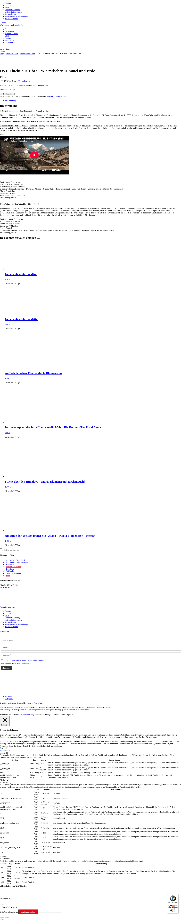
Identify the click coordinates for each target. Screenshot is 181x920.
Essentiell (6, 751)
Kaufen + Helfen (11, 34)
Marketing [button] (4, 780)
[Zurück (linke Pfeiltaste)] (1, 919)
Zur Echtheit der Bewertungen (17, 16)
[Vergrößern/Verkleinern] (1, 917)
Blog (7, 36)
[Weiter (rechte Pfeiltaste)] (3, 919)
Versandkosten (10, 14)
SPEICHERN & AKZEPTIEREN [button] (13, 886)
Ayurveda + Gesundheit (15, 560)
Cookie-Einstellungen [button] (43, 714)
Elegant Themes (16, 703)
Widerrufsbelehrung (12, 10)
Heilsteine (10, 564)
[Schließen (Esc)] (8, 917)
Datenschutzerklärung (13, 12)
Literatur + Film (12, 54)
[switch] (172, 910)
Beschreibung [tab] (10, 100)
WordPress (38, 703)
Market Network (11, 19)
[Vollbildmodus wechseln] (3, 917)
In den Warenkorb (7, 94)
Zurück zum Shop (28, 912)
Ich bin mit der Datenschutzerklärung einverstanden (24, 660)
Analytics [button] (3, 856)
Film (64, 96)
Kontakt (8, 3)
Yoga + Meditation (13, 573)
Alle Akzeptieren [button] (67, 714)
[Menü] (177, 895)
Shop (7, 29)
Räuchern (10, 569)
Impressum (9, 5)
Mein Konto (9, 40)
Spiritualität (10, 571)
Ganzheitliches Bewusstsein (17, 562)
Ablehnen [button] (56, 714)
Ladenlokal (9, 31)
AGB (7, 7)
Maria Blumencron (27, 54)
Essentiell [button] (3, 748)
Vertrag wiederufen (7, 607)
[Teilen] (6, 917)
